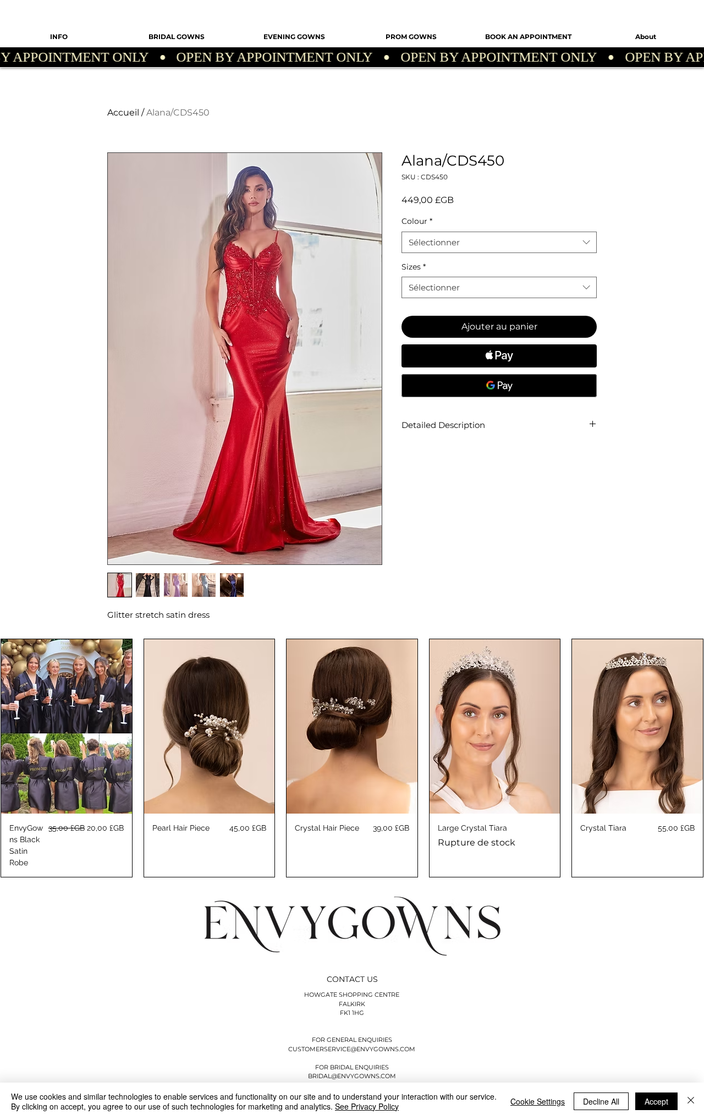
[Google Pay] (499, 385)
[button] (59, 36)
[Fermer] (690, 1101)
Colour (417, 221)
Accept (656, 1101)
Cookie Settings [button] (537, 1101)
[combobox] (499, 242)
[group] (352, 758)
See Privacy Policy (367, 1106)
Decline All (601, 1101)
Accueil (123, 112)
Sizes (414, 267)
